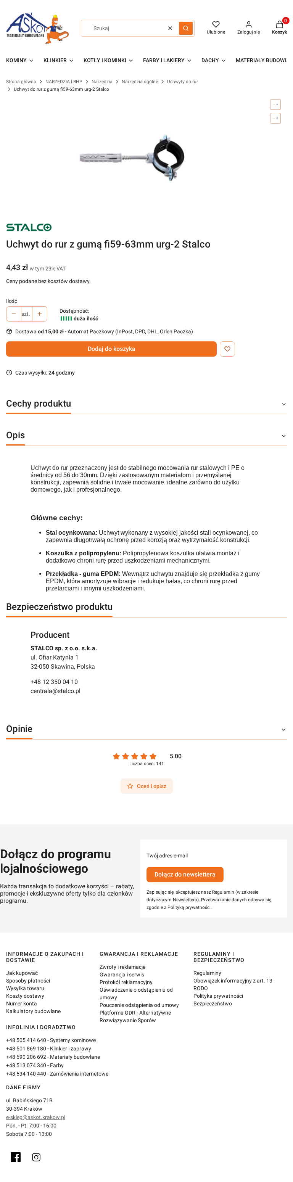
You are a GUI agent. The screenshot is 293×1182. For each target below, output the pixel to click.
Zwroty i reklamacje (122, 967)
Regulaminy (207, 973)
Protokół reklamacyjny (126, 982)
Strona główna (21, 81)
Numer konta (21, 1003)
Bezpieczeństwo (212, 1003)
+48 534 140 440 (26, 1074)
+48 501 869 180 (26, 1048)
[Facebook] (16, 1157)
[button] (186, 28)
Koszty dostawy (25, 996)
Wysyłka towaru (25, 988)
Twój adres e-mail (167, 855)
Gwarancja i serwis (122, 974)
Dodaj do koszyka (111, 348)
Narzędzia (102, 81)
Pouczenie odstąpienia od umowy (139, 1005)
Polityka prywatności (218, 996)
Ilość (11, 301)
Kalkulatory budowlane (33, 1011)
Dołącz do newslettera (185, 874)
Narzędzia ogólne (140, 81)
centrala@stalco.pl (55, 691)
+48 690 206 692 (26, 1057)
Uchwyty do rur (182, 81)
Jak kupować (22, 973)
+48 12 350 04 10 (54, 681)
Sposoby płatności (28, 981)
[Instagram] (36, 1157)
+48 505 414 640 (26, 1040)
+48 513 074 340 (26, 1065)
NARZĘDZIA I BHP (63, 81)
